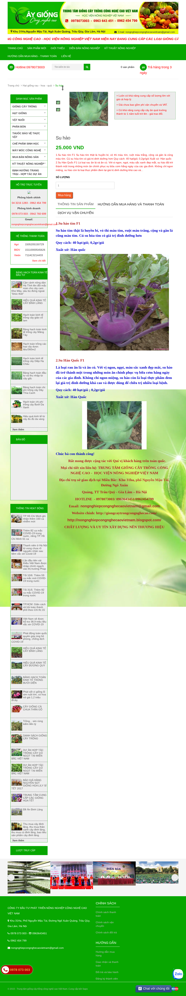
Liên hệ (66, 56)
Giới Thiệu (58, 48)
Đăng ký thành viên (107, 978)
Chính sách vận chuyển (105, 924)
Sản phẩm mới (36, 48)
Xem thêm (18, 429)
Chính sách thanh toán (106, 914)
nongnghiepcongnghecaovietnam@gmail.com (37, 947)
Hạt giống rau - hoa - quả (37, 85)
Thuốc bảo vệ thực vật (26, 135)
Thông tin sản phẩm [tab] (76, 204)
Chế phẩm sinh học (25, 143)
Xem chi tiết (39, 260)
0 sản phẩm (127, 67)
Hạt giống (19, 113)
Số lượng (63, 177)
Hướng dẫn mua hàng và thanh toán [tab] (131, 204)
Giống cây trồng (24, 106)
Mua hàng (64, 195)
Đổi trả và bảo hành (107, 972)
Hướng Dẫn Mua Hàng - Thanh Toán (32, 56)
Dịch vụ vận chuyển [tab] (76, 213)
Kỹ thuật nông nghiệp (120, 48)
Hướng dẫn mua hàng (105, 953)
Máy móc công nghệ (26, 150)
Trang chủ (15, 48)
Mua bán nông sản (25, 157)
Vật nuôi (18, 119)
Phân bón (19, 126)
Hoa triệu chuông (32, 979)
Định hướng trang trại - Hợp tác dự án (26, 172)
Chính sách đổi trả (106, 932)
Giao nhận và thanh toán (107, 963)
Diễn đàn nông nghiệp (84, 48)
